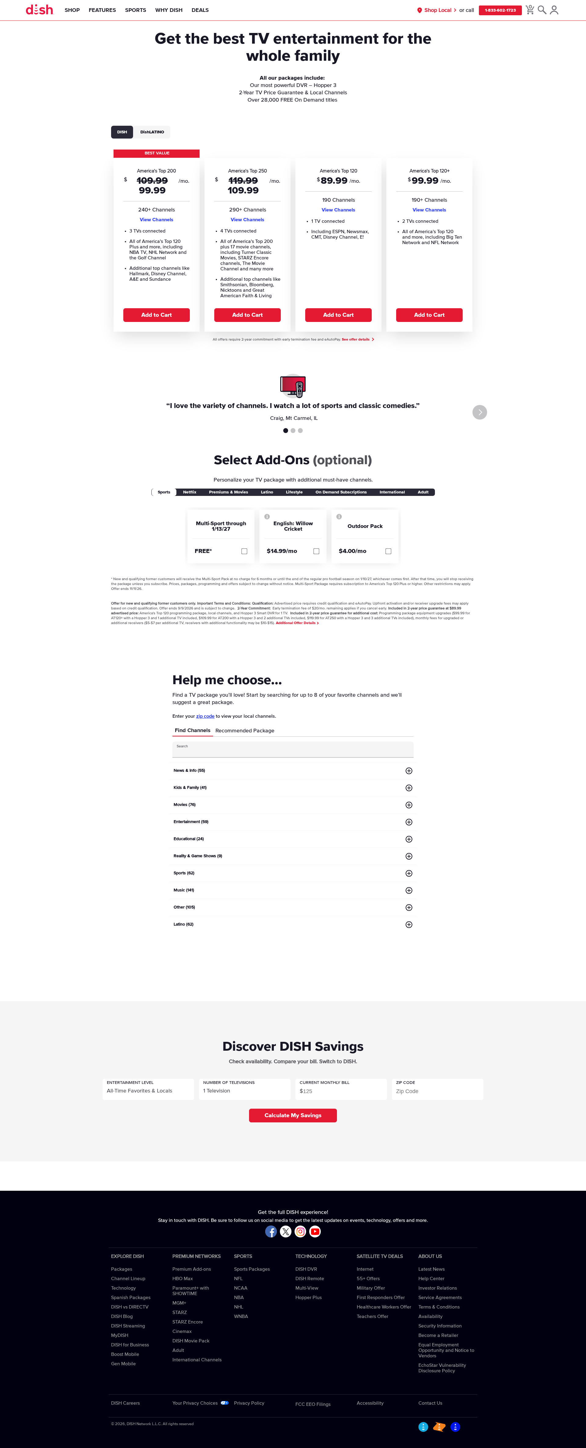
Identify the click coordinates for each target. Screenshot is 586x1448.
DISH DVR (306, 1269)
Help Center (431, 1278)
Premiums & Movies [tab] (228, 492)
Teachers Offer (372, 1316)
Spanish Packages (130, 1297)
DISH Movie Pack (190, 1340)
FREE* (203, 551)
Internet (365, 1269)
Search (182, 746)
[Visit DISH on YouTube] (315, 1232)
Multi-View (306, 1288)
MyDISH (119, 1335)
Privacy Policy (249, 1403)
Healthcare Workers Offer (384, 1307)
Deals (200, 10)
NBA (239, 1297)
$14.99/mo (282, 551)
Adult (178, 1350)
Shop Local (438, 10)
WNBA (241, 1316)
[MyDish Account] (554, 10)
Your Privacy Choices (195, 1403)
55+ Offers (368, 1278)
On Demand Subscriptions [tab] (341, 492)
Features (102, 10)
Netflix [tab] (189, 492)
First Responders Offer (381, 1297)
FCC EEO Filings (313, 1404)
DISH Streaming (128, 1325)
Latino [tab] (267, 492)
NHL (238, 1307)
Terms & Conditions (439, 1307)
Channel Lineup (128, 1278)
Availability (430, 1316)
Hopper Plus (308, 1297)
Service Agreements (440, 1297)
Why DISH (169, 10)
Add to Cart (156, 315)
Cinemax (182, 1331)
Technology (123, 1288)
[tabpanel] (293, 240)
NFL (238, 1278)
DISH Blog (122, 1316)
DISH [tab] (122, 132)
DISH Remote (309, 1278)
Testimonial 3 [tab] (300, 430)
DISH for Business (130, 1344)
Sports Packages (252, 1269)
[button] (148, 1089)
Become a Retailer (438, 1335)
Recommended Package (244, 731)
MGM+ (179, 1303)
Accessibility (370, 1403)
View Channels (156, 219)
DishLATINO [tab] (152, 132)
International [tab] (392, 492)
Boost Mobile (125, 1354)
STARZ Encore (187, 1322)
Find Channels (193, 730)
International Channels (197, 1359)
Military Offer (371, 1288)
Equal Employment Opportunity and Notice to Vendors (446, 1350)
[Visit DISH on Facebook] (271, 1232)
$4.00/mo (353, 551)
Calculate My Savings (293, 1115)
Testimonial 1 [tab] (285, 430)
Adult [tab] (423, 492)
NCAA (241, 1288)
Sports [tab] (164, 492)
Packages (121, 1269)
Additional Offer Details (296, 623)
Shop (72, 10)
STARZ (179, 1312)
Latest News (431, 1269)
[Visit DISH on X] (285, 1232)
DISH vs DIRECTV (130, 1307)
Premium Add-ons (191, 1269)
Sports (135, 10)
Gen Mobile (123, 1363)
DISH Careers (125, 1403)
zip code (205, 716)
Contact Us (430, 1403)
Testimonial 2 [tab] (293, 430)
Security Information (440, 1325)
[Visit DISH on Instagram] (300, 1232)
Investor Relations (437, 1288)
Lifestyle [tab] (294, 492)
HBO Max (182, 1278)
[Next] (479, 412)
